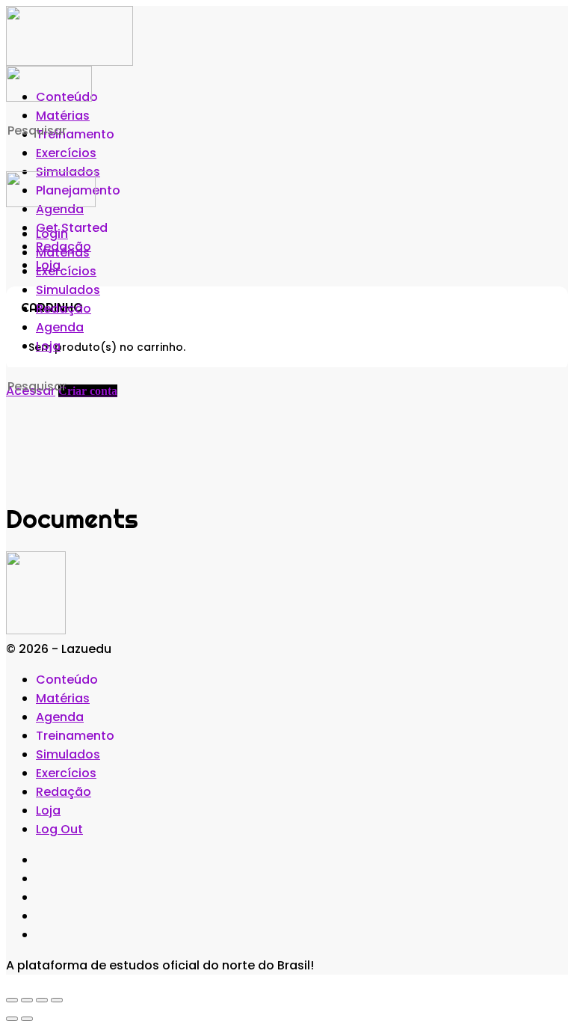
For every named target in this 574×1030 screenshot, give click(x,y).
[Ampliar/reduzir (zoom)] (12, 1000)
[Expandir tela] (27, 1000)
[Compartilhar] (42, 1000)
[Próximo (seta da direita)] (27, 1019)
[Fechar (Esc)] (57, 1000)
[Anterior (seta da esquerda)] (12, 1019)
